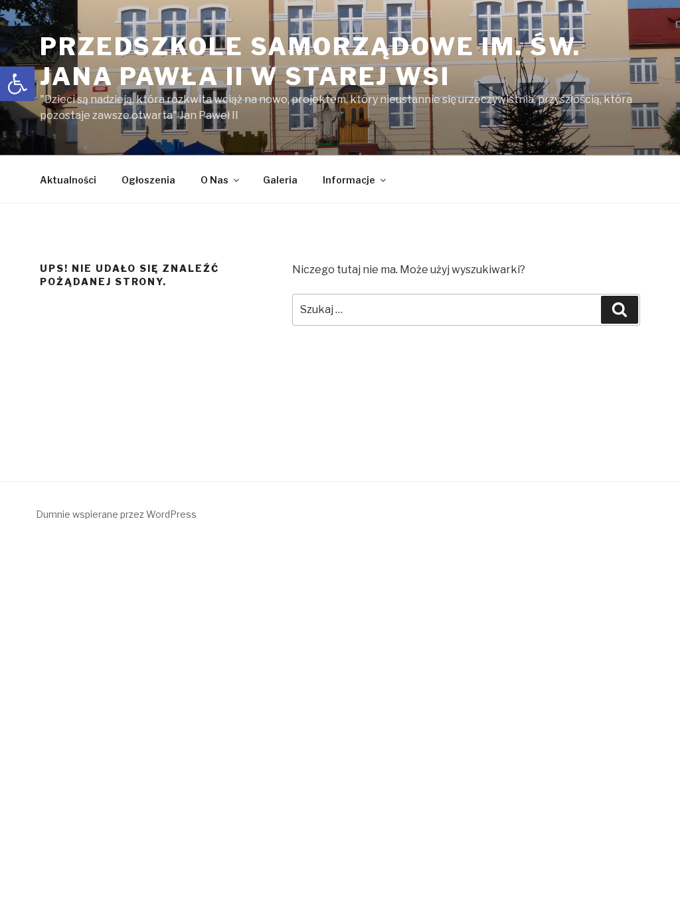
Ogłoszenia (148, 179)
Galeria (280, 179)
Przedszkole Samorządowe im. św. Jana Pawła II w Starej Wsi (310, 61)
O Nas (214, 179)
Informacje (349, 179)
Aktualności (68, 179)
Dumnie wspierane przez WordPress (116, 514)
